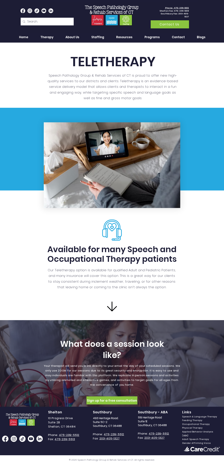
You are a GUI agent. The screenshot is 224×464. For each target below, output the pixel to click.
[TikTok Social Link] (36, 10)
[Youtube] (43, 10)
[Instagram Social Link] (29, 10)
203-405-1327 (109, 438)
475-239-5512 (114, 434)
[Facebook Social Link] (22, 10)
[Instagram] (14, 439)
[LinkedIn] (50, 10)
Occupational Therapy (196, 424)
